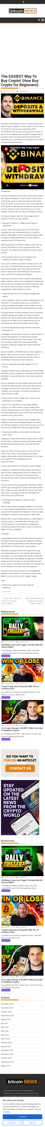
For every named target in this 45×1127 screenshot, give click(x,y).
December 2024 (7, 1004)
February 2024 (6, 1042)
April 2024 (5, 1035)
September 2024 (7, 1015)
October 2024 (6, 1012)
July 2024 (4, 1023)
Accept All (22, 1117)
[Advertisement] (22, 47)
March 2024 (5, 1039)
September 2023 (7, 1062)
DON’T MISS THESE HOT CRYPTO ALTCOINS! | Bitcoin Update (11, 600)
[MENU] (42, 19)
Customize (11, 1123)
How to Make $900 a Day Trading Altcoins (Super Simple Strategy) (34, 600)
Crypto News (7, 592)
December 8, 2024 (9, 642)
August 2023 (6, 1066)
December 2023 (7, 1050)
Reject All (32, 1123)
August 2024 (6, 1019)
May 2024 (5, 1031)
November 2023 (7, 1054)
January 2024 (6, 1046)
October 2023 (6, 1058)
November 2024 (7, 1008)
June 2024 (5, 1027)
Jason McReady (23, 91)
